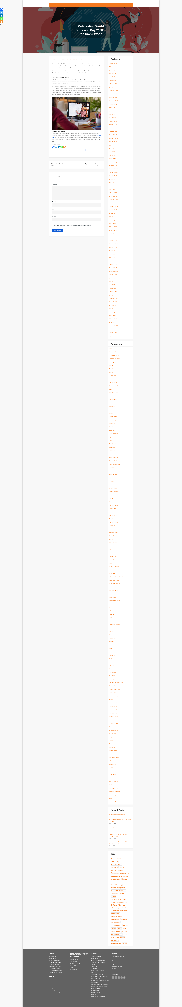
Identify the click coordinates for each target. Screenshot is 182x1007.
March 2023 (112, 189)
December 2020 (113, 271)
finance (124, 879)
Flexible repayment (113, 532)
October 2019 (112, 301)
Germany (111, 539)
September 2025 (113, 100)
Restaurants (112, 720)
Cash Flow (111, 389)
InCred (54, 60)
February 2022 (112, 226)
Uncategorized (112, 764)
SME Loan (122, 937)
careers (54, 149)
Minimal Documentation (114, 645)
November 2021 (113, 237)
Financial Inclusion (113, 512)
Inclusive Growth (113, 559)
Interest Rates (112, 597)
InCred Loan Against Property (116, 576)
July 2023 (111, 179)
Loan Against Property (114, 624)
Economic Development (114, 460)
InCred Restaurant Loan (114, 583)
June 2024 (111, 148)
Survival (111, 740)
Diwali (110, 440)
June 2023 (111, 182)
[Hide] (0, 24)
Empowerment (112, 484)
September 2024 (113, 138)
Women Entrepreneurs (114, 791)
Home (122, 893)
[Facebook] (53, 147)
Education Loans (113, 474)
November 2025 (113, 94)
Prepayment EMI (113, 706)
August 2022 (112, 209)
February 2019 (112, 319)
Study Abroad (81, 60)
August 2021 (112, 247)
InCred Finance (112, 573)
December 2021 (113, 233)
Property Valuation (113, 709)
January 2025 (112, 124)
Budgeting (111, 368)
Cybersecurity (112, 423)
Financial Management (114, 518)
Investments (112, 604)
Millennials (111, 641)
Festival (111, 498)
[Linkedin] (59, 147)
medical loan (112, 638)
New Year (111, 668)
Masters (111, 631)
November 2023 (113, 172)
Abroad (113, 858)
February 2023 (112, 192)
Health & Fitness (113, 553)
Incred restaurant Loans (116, 916)
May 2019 (111, 308)
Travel (110, 754)
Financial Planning (113, 522)
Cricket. (111, 413)
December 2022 (113, 199)
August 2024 (112, 141)
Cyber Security (112, 420)
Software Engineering (114, 730)
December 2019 (113, 298)
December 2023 (113, 169)
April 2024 (111, 155)
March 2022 (112, 223)
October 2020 (112, 274)
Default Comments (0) (56, 178)
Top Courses (112, 747)
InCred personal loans (115, 913)
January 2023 (112, 196)
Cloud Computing (113, 392)
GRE (110, 549)
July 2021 (111, 250)
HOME (88, 5)
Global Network (113, 542)
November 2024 (113, 131)
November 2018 (113, 329)
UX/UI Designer (112, 774)
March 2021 (112, 261)
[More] (64, 147)
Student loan (115, 940)
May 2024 (111, 151)
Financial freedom (115, 882)
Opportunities (112, 685)
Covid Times (70, 60)
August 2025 (112, 104)
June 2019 (111, 305)
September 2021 (113, 244)
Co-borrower (112, 396)
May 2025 (111, 114)
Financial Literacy (113, 515)
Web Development (113, 781)
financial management (118, 888)
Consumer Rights (113, 399)
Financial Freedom (113, 505)
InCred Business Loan (114, 566)
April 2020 (111, 284)
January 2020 (112, 295)
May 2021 (111, 254)
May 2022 (111, 216)
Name (54, 201)
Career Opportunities (114, 385)
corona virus (61, 149)
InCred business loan (118, 899)
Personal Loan (112, 692)
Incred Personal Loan (119, 911)
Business (111, 372)
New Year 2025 (112, 675)
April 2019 (111, 312)
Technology (112, 743)
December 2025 (113, 90)
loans (125, 925)
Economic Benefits (113, 457)
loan (110, 621)
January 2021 (112, 267)
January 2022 (112, 230)
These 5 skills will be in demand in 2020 (62, 165)
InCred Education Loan (114, 570)
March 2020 (112, 288)
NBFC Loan (112, 665)
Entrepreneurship (113, 488)
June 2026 (111, 70)
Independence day (113, 590)
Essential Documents (114, 491)
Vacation (111, 778)
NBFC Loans (124, 931)
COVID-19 (68, 149)
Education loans (116, 876)
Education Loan (81, 149)
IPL (110, 607)
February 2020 (112, 291)
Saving (110, 726)
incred (113, 896)
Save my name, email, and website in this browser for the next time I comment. (72, 225)
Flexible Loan (112, 525)
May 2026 (111, 73)
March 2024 (112, 158)
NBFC (110, 662)
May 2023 (111, 186)
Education (74, 149)
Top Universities (113, 750)
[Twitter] (56, 147)
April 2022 (111, 220)
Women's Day (112, 795)
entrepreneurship (115, 879)
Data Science (112, 426)
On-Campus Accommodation (116, 682)
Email (53, 209)
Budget (111, 365)
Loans (110, 628)
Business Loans (112, 375)
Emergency (111, 481)
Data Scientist (112, 430)
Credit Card (112, 406)
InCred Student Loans (114, 587)
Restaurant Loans (113, 716)
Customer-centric (113, 416)
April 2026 (111, 76)
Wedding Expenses (113, 788)
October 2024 (112, 134)
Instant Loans (112, 593)
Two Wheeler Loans (114, 757)
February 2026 (112, 83)
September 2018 (113, 336)
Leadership (111, 614)
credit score (112, 409)
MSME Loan (112, 655)
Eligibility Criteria (113, 478)
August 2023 (112, 175)
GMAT (110, 546)
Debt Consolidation (113, 433)
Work (110, 798)
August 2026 (112, 63)
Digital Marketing (113, 437)
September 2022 (113, 206)
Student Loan (112, 733)
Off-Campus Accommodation (116, 679)
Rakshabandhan (113, 713)
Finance (111, 501)
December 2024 (113, 128)
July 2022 (111, 213)
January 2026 (112, 87)
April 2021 (111, 257)
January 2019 (112, 322)
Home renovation (113, 556)
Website (54, 216)
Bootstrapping (112, 362)
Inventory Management (114, 600)
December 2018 (113, 325)
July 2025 (111, 107)
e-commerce (112, 447)
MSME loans (119, 928)
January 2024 (112, 165)
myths (110, 658)
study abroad (116, 943)
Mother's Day (112, 648)
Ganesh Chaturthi (113, 535)
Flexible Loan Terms (114, 529)
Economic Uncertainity (114, 464)
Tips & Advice (124, 943)
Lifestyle (75, 60)
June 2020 (111, 278)
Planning (111, 699)
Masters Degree (113, 634)
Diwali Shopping (113, 443)
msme (110, 651)
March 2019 (112, 315)
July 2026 (111, 66)
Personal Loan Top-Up (114, 696)
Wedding (111, 784)
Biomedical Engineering (114, 358)
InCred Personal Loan (114, 580)
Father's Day (112, 495)
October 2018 (112, 332)
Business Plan (112, 379)
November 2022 (113, 203)
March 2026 (112, 80)
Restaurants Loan (113, 723)
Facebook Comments (66, 178)
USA (110, 771)
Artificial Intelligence (114, 355)
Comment (54, 184)
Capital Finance (113, 382)
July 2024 (111, 145)
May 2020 (111, 281)
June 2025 (111, 111)
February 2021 (112, 264)
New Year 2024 (112, 672)
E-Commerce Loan (113, 454)
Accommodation (113, 351)
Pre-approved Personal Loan (116, 703)
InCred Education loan (119, 902)
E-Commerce (112, 450)
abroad (111, 348)
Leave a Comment (90, 60)
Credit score (120, 870)
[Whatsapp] (61, 147)
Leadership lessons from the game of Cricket (91, 165)
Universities (112, 767)
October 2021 (112, 240)
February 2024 (112, 162)
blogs (94, 5)
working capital (113, 801)
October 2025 (112, 97)
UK (110, 760)
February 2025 (112, 121)
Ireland (110, 610)
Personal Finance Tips (114, 689)
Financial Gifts (112, 508)
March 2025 (112, 117)
